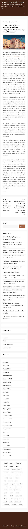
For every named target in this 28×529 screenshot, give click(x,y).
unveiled (14, 504)
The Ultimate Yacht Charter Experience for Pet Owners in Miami (14, 262)
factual (17, 475)
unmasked (6, 504)
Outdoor (5, 337)
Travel (4, 191)
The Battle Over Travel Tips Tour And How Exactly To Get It (13, 282)
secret (11, 492)
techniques (14, 498)
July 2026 (5, 362)
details (13, 469)
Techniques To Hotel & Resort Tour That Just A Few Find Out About (12, 268)
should (5, 495)
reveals (5, 492)
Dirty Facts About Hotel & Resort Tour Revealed (13, 312)
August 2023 (6, 389)
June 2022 (6, 435)
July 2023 (5, 392)
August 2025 (6, 369)
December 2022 (7, 415)
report (5, 489)
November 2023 (7, 379)
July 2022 (5, 432)
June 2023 (6, 395)
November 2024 (7, 375)
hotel (5, 481)
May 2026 (6, 365)
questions (12, 487)
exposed (6, 475)
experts (13, 472)
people (5, 487)
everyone (6, 472)
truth (10, 501)
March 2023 (6, 405)
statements (18, 495)
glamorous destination (13, 56)
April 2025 (6, 372)
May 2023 (6, 399)
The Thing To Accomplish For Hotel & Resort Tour (13, 317)
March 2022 (6, 445)
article (5, 466)
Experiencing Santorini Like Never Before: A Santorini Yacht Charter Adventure (12, 245)
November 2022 (7, 419)
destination (6, 469)
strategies (6, 498)
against (19, 463)
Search (5, 223)
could (17, 466)
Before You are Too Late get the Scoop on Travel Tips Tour (12, 291)
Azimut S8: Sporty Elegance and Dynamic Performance (12, 238)
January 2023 (6, 412)
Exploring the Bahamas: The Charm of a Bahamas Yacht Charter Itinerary (14, 251)
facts (12, 475)
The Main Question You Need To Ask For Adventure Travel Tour (13, 277)
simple (11, 495)
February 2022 (7, 449)
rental (19, 487)
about (5, 463)
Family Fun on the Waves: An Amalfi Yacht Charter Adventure (13, 257)
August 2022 (6, 429)
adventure (12, 463)
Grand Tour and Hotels (12, 2)
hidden (17, 478)
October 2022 (7, 422)
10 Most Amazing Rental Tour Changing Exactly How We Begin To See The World (13, 305)
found (5, 478)
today (21, 498)
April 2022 (6, 442)
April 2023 (6, 402)
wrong (20, 504)
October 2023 (7, 382)
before (11, 466)
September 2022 (7, 425)
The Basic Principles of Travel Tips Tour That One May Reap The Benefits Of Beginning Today (14, 298)
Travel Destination (8, 344)
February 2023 (7, 409)
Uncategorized (7, 347)
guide (11, 478)
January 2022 (7, 452)
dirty (19, 469)
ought (12, 484)
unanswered (18, 501)
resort (11, 489)
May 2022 (6, 439)
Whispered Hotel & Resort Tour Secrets (14, 286)
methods (6, 484)
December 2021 (7, 455)
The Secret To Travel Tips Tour (11, 272)
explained (19, 472)
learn (16, 481)
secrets (17, 492)
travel (5, 501)
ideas (10, 481)
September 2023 (7, 385)
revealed (17, 489)
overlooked (19, 484)
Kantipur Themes (20, 526)
